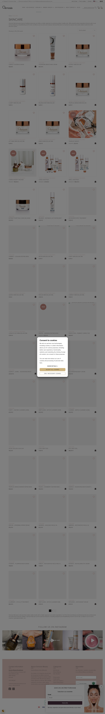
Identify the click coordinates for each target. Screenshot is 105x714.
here (41, 363)
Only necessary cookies (52, 373)
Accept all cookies (52, 369)
